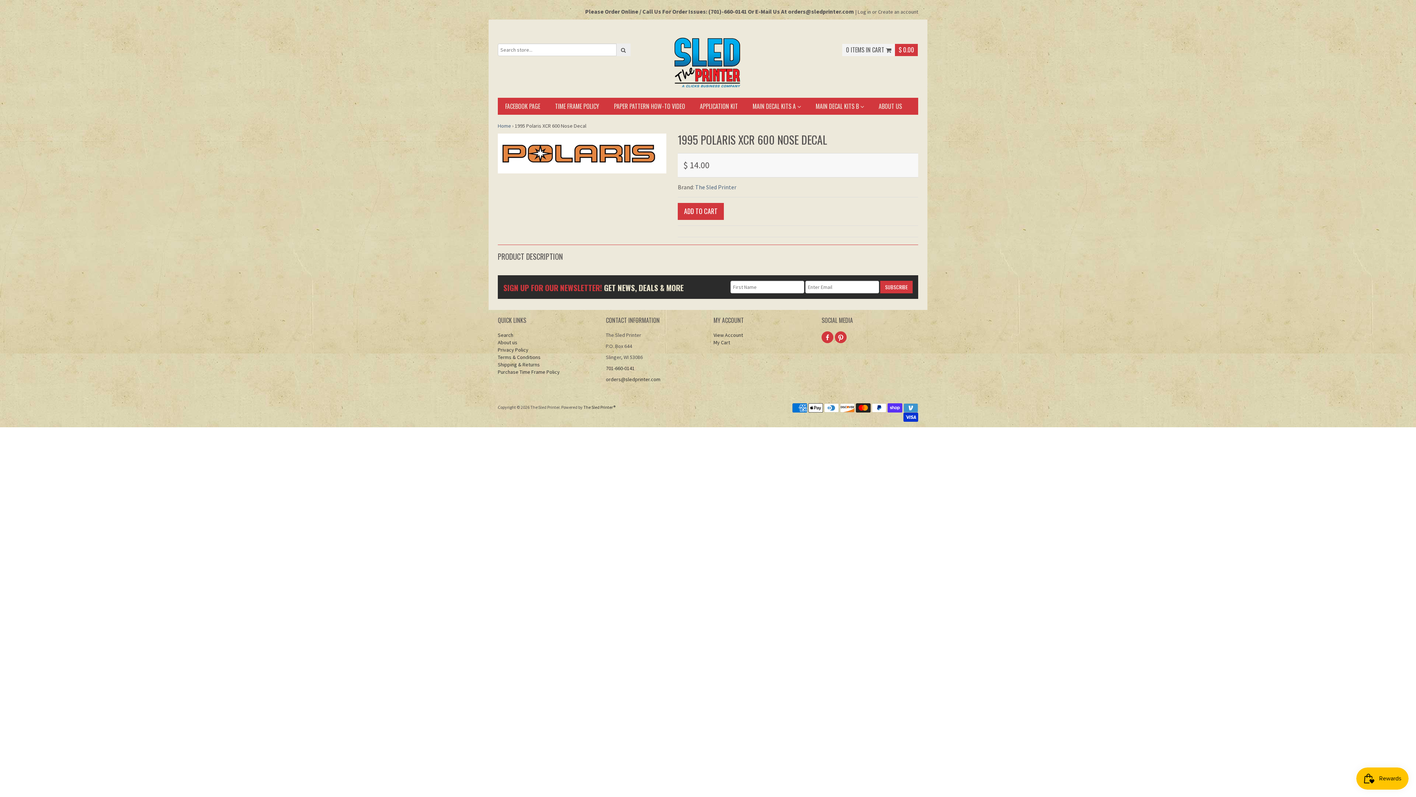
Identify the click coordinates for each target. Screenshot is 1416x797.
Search (505, 335)
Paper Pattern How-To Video (649, 106)
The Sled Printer (715, 187)
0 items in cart (866, 49)
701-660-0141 (620, 368)
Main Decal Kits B (838, 106)
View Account (728, 335)
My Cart (722, 342)
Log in (864, 11)
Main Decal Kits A (775, 106)
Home (504, 126)
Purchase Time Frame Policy (529, 372)
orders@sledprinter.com (633, 379)
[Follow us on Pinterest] (841, 337)
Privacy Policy (513, 349)
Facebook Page (522, 106)
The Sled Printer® (599, 407)
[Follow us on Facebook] (827, 337)
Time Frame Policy (577, 106)
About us (890, 106)
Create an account (898, 11)
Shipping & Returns (519, 364)
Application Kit (719, 106)
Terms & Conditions (519, 357)
